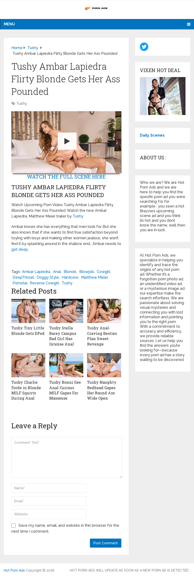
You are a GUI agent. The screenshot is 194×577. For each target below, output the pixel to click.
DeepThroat (23, 277)
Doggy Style (48, 277)
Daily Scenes (152, 135)
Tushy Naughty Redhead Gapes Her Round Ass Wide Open (101, 390)
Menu (9, 24)
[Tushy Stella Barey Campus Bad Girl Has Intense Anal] (66, 311)
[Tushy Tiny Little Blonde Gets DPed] (28, 311)
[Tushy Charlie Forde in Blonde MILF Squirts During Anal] (28, 365)
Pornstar (20, 283)
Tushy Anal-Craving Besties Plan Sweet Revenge (102, 335)
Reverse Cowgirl (44, 283)
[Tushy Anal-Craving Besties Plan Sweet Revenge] (104, 311)
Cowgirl (103, 271)
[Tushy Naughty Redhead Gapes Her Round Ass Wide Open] (104, 365)
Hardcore (70, 277)
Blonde (70, 271)
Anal (57, 271)
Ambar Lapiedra (36, 271)
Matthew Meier (94, 277)
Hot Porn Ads (14, 570)
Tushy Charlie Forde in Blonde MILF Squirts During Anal (26, 390)
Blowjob (86, 271)
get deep (19, 249)
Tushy (21, 103)
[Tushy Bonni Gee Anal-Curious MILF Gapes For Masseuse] (66, 365)
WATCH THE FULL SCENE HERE (66, 176)
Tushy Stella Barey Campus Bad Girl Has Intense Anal (62, 335)
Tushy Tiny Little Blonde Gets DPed (27, 330)
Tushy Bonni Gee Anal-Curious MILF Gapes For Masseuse (65, 390)
